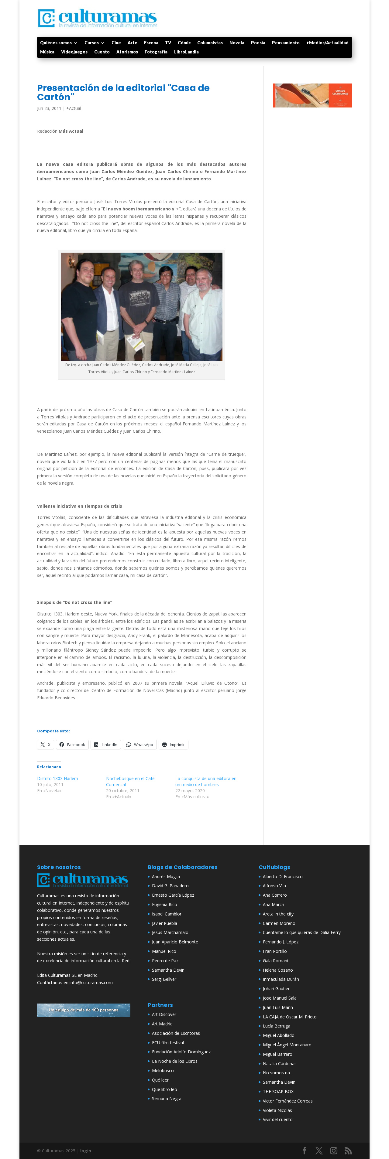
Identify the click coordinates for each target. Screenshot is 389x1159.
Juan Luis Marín (278, 1007)
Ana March (273, 904)
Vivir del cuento (278, 1119)
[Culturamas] (84, 888)
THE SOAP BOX (278, 1091)
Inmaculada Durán (281, 979)
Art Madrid (162, 1024)
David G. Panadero (170, 885)
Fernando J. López (280, 942)
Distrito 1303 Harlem (57, 778)
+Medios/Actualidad (327, 43)
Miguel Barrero (277, 1054)
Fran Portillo (275, 951)
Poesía (258, 43)
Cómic (184, 43)
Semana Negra (166, 1098)
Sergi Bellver (164, 979)
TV (168, 43)
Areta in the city (278, 914)
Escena (151, 43)
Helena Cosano (278, 970)
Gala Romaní (275, 960)
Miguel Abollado (278, 1035)
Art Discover (164, 1014)
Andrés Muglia (166, 876)
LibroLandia (186, 52)
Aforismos (127, 52)
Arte (132, 43)
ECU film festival (168, 1042)
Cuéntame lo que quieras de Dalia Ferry (302, 932)
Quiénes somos (56, 43)
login (85, 1151)
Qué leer (160, 1080)
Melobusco (163, 1070)
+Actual (73, 108)
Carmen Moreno (279, 923)
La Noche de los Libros (175, 1061)
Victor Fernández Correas (288, 1101)
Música (47, 52)
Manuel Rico (164, 951)
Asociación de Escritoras (176, 1033)
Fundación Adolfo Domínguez (181, 1052)
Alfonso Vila (274, 885)
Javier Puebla (164, 923)
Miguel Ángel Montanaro (287, 1045)
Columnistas (210, 43)
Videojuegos (74, 52)
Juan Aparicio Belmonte (175, 942)
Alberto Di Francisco (283, 876)
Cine (116, 43)
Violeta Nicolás (277, 1110)
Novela (236, 43)
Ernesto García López (173, 895)
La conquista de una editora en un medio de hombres (205, 781)
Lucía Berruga (276, 1026)
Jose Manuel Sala (280, 998)
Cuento (102, 52)
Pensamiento (286, 43)
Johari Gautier (276, 988)
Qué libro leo (164, 1089)
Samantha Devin (168, 970)
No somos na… (278, 1072)
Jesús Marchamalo (170, 932)
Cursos (91, 43)
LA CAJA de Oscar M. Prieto (290, 1017)
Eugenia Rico (164, 904)
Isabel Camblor (166, 914)
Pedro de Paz (165, 960)
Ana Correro (275, 895)
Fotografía (156, 52)
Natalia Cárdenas (280, 1063)
